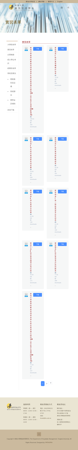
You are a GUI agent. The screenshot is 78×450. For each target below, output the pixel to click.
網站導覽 (41, 1)
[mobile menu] (61, 7)
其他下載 (10, 110)
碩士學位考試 (11, 61)
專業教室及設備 (12, 82)
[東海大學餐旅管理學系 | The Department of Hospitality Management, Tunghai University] (21, 8)
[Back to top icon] (39, 434)
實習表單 (10, 50)
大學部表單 (11, 45)
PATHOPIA (48, 442)
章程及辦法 (11, 73)
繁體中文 (51, 1)
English (59, 1)
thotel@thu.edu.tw (45, 418)
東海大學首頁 (30, 1)
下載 (37, 49)
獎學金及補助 (12, 102)
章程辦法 (12, 93)
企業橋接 (10, 55)
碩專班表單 (11, 68)
